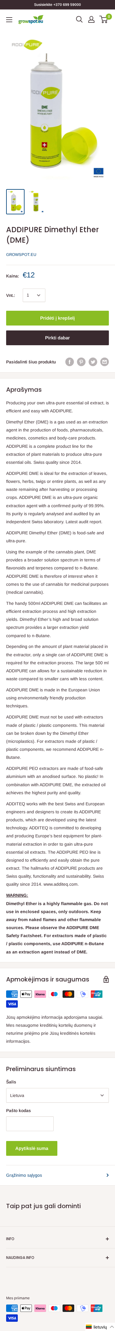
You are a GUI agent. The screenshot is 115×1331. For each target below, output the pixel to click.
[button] (100, 1327)
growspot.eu (21, 254)
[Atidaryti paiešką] (79, 19)
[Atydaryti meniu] (9, 19)
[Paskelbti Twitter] (93, 362)
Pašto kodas (18, 1110)
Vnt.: (10, 295)
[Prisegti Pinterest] (81, 362)
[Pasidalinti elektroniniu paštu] (104, 362)
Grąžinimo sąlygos (24, 1175)
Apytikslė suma (31, 1148)
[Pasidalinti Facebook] (69, 362)
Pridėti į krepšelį (57, 318)
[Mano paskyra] (91, 19)
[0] (104, 19)
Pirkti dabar (57, 337)
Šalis (11, 1081)
